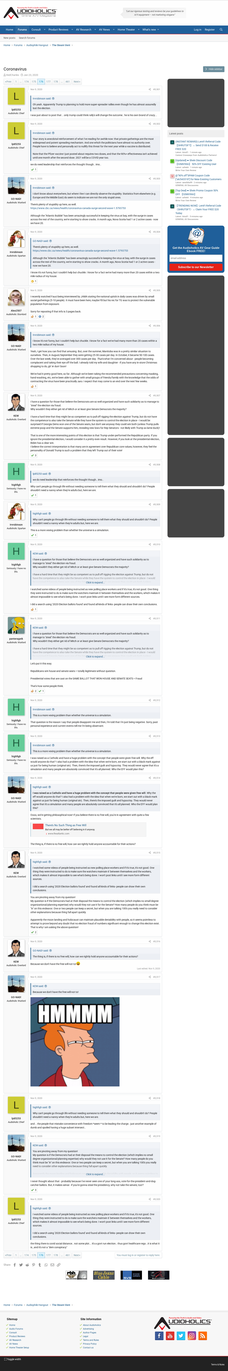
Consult (36, 29)
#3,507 (156, 395)
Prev (8, 81)
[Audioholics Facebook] (159, 1339)
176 (41, 81)
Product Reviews (58, 29)
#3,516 (156, 941)
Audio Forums (16, 1329)
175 (34, 81)
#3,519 (156, 1136)
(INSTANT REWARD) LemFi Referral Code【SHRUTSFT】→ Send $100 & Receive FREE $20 (198, 145)
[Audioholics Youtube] (170, 1339)
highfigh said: (40, 513)
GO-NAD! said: (40, 241)
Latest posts (176, 133)
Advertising (88, 1329)
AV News (104, 29)
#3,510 (156, 544)
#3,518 (156, 1098)
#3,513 (156, 736)
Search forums (27, 37)
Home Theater (126, 29)
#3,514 (156, 778)
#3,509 (156, 504)
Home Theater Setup (19, 1347)
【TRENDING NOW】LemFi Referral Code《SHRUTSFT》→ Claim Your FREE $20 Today (198, 209)
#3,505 (156, 290)
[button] (44, 30)
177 (48, 81)
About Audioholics (92, 1325)
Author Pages (89, 1332)
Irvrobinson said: (42, 98)
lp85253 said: (40, 473)
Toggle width (13, 1359)
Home (9, 29)
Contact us (88, 1347)
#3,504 (156, 231)
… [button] (20, 81)
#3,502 (156, 123)
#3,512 (156, 700)
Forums (22, 29)
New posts (9, 37)
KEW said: (38, 553)
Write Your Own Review (185, 170)
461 (68, 81)
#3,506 (156, 325)
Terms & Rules (217, 1364)
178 (56, 81)
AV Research (83, 29)
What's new (149, 29)
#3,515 (156, 852)
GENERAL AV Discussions (186, 185)
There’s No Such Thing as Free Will (65, 825)
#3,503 (156, 178)
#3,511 (156, 618)
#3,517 (156, 977)
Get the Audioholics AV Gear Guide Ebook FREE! (196, 249)
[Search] (221, 30)
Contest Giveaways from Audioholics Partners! (196, 155)
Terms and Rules (91, 1340)
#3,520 (156, 1199)
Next (76, 81)
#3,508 (156, 464)
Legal (85, 1336)
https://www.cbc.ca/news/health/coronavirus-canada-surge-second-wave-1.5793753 (78, 208)
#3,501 (156, 89)
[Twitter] (181, 1339)
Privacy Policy (90, 1344)
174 (26, 81)
